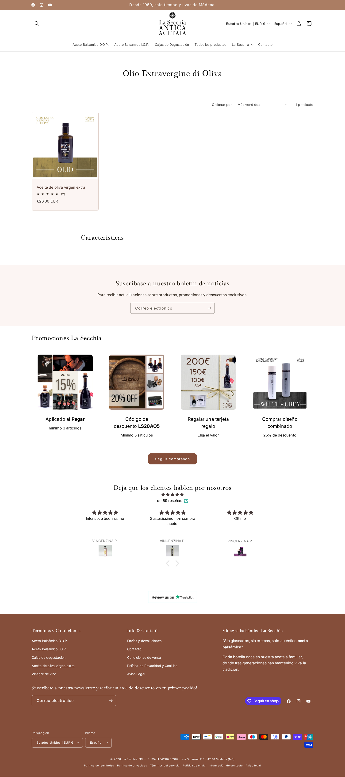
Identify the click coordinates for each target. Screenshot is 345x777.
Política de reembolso (99, 765)
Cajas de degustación (48, 657)
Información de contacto (226, 765)
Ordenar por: (222, 105)
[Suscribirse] (209, 308)
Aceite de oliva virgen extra (61, 187)
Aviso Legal (136, 674)
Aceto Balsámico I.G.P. (49, 649)
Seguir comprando (172, 459)
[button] (37, 23)
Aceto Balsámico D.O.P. (50, 641)
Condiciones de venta (144, 657)
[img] (172, 495)
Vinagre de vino (44, 674)
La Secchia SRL (133, 759)
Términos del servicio (165, 765)
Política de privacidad (132, 765)
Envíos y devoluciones (144, 641)
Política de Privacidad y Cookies (152, 666)
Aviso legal (253, 765)
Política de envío (194, 765)
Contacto (134, 649)
